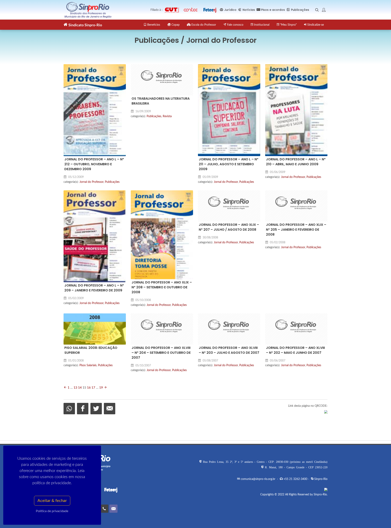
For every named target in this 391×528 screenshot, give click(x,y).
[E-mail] (113, 509)
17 (93, 387)
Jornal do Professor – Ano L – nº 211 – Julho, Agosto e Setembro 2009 (228, 164)
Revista (167, 116)
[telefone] (104, 509)
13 (75, 387)
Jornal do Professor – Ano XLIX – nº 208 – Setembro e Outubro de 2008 (162, 287)
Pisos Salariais (88, 365)
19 (101, 387)
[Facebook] (82, 408)
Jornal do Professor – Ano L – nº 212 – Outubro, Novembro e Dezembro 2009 (94, 164)
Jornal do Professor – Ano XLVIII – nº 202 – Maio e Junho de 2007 (295, 350)
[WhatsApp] (69, 408)
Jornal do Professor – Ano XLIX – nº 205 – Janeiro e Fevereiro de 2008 (296, 229)
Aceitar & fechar (52, 501)
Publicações (112, 182)
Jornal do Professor (91, 182)
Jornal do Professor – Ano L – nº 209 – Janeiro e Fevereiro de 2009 (94, 288)
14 (80, 387)
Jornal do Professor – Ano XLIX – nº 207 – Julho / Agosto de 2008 (229, 227)
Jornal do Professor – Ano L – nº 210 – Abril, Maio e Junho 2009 (296, 161)
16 (89, 387)
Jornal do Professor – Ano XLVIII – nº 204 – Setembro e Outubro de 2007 (161, 352)
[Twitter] (96, 408)
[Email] (109, 408)
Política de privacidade (52, 511)
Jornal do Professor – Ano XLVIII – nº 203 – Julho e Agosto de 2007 (229, 350)
